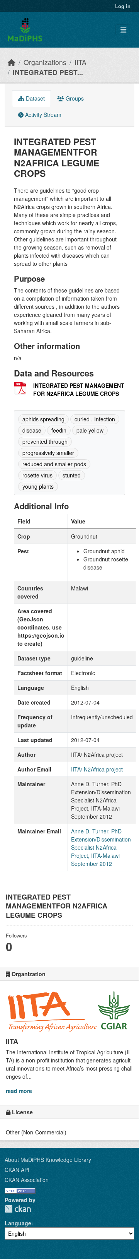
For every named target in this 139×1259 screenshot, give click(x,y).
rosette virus (37, 475)
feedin (58, 430)
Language (18, 1223)
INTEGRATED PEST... (48, 72)
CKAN (18, 1209)
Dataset (34, 98)
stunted (72, 475)
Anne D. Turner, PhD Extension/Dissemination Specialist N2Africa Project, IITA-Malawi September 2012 (101, 847)
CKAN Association (27, 1180)
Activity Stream (42, 114)
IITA (80, 62)
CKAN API (17, 1169)
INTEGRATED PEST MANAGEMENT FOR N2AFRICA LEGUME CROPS (78, 389)
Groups (74, 98)
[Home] (11, 62)
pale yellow (89, 430)
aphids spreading (43, 419)
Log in (123, 6)
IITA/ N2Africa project (97, 769)
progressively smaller (48, 453)
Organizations (45, 62)
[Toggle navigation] (123, 30)
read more (19, 1091)
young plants (38, 486)
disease (31, 430)
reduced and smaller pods (54, 464)
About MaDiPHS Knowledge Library (48, 1159)
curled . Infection (95, 419)
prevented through (45, 441)
